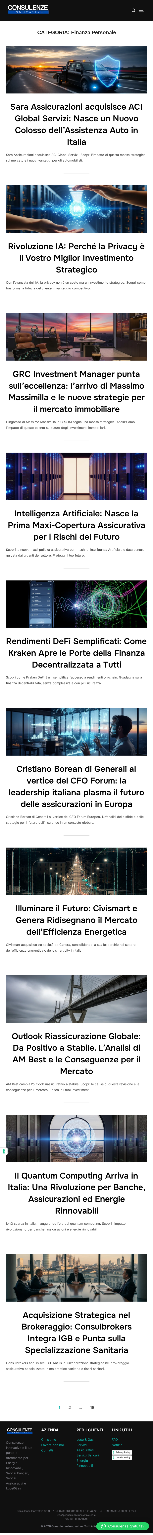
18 (92, 1407)
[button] (122, 1526)
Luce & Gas (84, 1440)
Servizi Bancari (87, 1455)
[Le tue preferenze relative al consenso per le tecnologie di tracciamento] (4, 1151)
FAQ (115, 1440)
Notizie (117, 1445)
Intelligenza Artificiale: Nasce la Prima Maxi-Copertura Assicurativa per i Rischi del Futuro (76, 525)
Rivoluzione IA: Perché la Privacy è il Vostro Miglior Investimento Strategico (76, 258)
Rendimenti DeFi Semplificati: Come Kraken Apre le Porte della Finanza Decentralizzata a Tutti (76, 653)
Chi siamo (48, 1440)
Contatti (47, 1450)
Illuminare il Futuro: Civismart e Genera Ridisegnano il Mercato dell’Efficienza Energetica (76, 920)
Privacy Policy (123, 1452)
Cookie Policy (123, 1457)
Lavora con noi (52, 1445)
